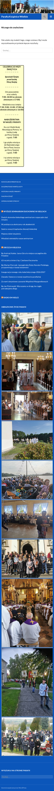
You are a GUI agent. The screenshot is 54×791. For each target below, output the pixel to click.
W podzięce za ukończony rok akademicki (18, 224)
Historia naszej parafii (10, 191)
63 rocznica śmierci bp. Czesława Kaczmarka (19, 260)
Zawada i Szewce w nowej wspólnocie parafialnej (21, 277)
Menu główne (51, 16)
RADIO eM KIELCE (11, 297)
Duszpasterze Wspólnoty (12, 187)
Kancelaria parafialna (11, 182)
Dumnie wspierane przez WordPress (13, 788)
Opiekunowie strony (10, 201)
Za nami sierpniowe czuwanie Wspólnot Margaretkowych (24, 281)
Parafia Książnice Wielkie (14, 16)
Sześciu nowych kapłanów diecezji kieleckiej (19, 229)
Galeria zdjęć (7, 196)
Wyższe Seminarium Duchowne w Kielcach (25, 211)
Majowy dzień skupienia (11, 234)
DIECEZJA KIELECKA (12, 247)
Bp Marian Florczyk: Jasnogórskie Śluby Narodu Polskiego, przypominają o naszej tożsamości (25, 266)
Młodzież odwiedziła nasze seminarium (17, 238)
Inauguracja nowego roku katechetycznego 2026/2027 (23, 272)
